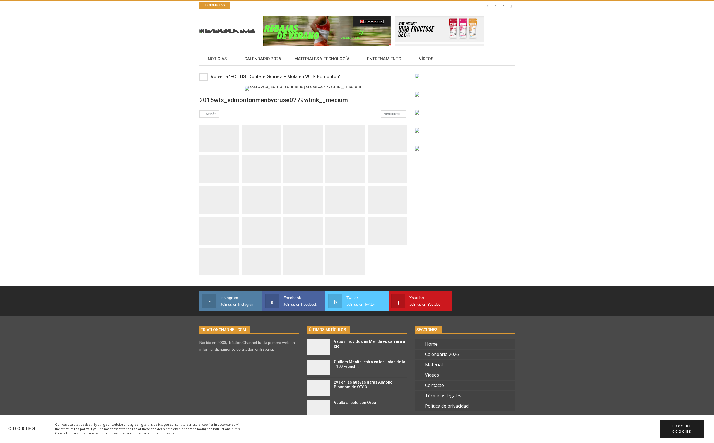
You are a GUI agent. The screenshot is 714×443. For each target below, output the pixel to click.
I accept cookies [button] (682, 428)
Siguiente (392, 114)
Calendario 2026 (262, 58)
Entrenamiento (384, 58)
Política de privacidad (447, 406)
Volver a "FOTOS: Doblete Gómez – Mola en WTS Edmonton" (274, 76)
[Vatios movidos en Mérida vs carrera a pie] (318, 347)
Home (431, 344)
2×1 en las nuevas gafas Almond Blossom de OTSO (363, 384)
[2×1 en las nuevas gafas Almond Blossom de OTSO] (318, 388)
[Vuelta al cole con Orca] (318, 408)
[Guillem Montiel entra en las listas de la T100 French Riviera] (318, 367)
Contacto (434, 385)
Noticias (217, 58)
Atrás (211, 114)
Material (434, 365)
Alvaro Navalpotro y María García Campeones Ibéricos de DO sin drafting (321, 5)
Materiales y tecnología (321, 58)
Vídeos (426, 58)
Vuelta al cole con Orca (355, 402)
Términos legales (443, 396)
